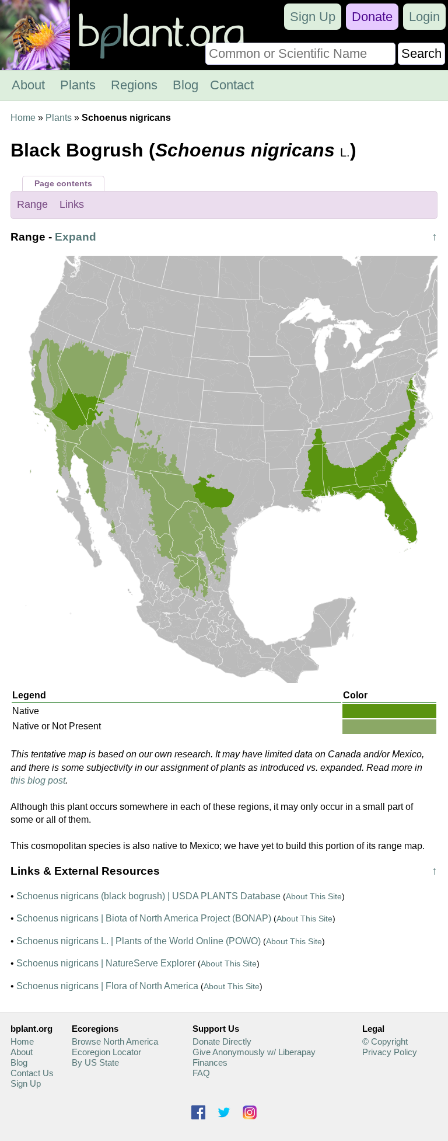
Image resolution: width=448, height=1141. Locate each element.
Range (32, 204)
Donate (372, 16)
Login (424, 16)
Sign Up (312, 16)
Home (23, 118)
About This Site (314, 896)
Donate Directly (221, 1041)
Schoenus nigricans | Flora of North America (107, 986)
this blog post (37, 780)
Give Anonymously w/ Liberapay (254, 1052)
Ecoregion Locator (106, 1052)
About (28, 85)
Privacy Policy (389, 1052)
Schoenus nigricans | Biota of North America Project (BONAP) (143, 918)
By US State (95, 1062)
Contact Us (32, 1073)
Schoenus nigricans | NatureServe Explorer (105, 963)
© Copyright (385, 1041)
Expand (75, 237)
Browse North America (115, 1041)
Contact (232, 85)
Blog (185, 85)
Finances (210, 1062)
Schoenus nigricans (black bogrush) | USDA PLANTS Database (148, 896)
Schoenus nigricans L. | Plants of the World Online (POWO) (138, 941)
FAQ (201, 1073)
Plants (78, 85)
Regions (134, 85)
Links (72, 204)
